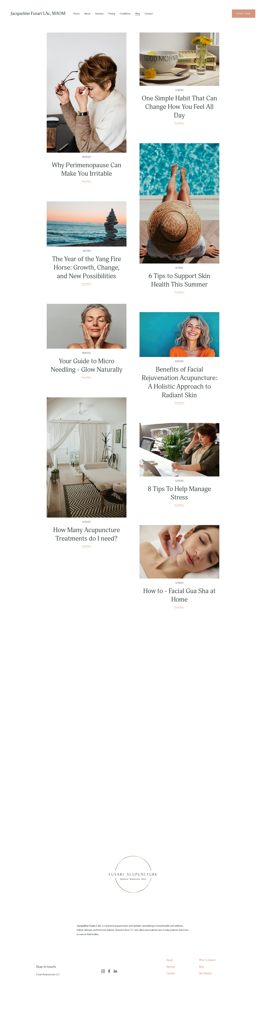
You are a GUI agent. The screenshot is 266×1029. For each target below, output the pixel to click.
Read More (86, 181)
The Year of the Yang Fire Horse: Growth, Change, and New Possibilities (86, 267)
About (87, 13)
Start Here (244, 13)
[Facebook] (109, 971)
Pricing (111, 13)
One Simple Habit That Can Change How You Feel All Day (179, 107)
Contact (149, 13)
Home (76, 13)
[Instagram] (103, 971)
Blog (137, 13)
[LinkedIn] (115, 971)
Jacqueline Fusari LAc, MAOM (38, 13)
